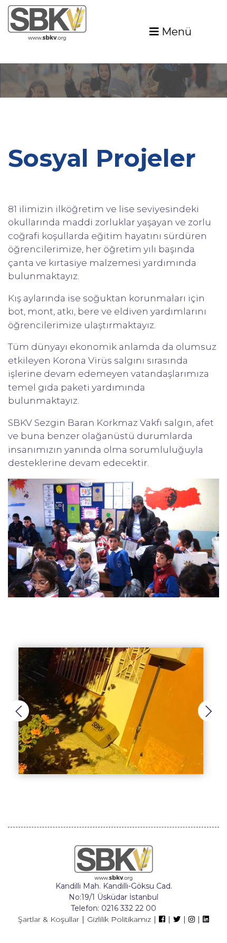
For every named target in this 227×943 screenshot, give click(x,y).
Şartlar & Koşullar (48, 919)
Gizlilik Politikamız (119, 919)
